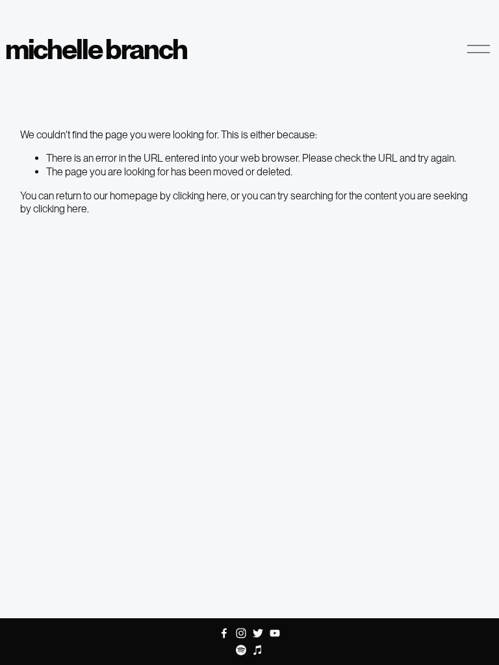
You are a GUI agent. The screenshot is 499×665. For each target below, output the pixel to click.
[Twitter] (258, 633)
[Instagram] (241, 633)
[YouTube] (275, 633)
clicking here (200, 196)
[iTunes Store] (258, 650)
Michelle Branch (96, 49)
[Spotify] (241, 650)
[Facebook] (224, 633)
